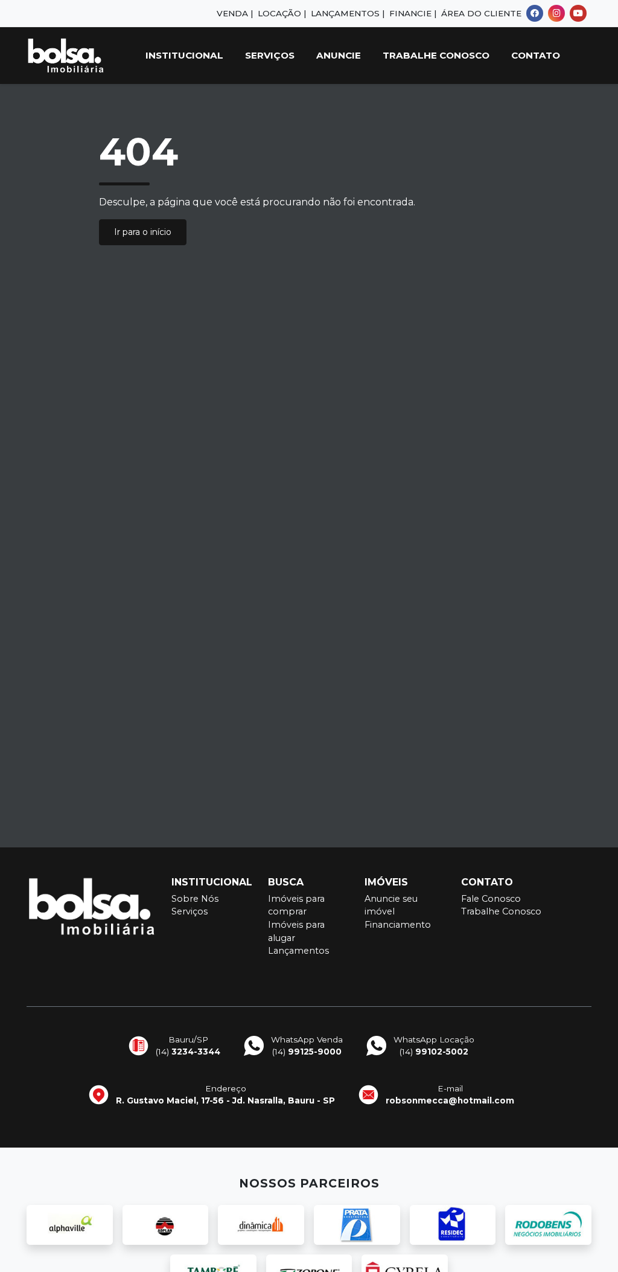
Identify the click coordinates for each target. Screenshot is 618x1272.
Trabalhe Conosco (436, 55)
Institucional (184, 55)
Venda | (235, 13)
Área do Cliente (481, 13)
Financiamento (398, 924)
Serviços (270, 55)
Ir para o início (142, 231)
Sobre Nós (194, 898)
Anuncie (338, 55)
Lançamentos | (347, 13)
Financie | (412, 13)
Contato (535, 55)
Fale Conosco (491, 898)
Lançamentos (298, 950)
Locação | (282, 13)
